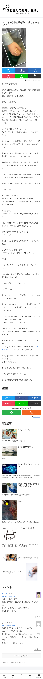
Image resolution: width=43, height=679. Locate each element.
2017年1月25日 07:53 (8, 596)
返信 (38, 617)
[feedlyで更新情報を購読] (11, 412)
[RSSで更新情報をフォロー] (31, 412)
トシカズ (5, 593)
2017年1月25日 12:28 (8, 625)
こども (6, 388)
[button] (34, 76)
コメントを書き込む (21, 656)
